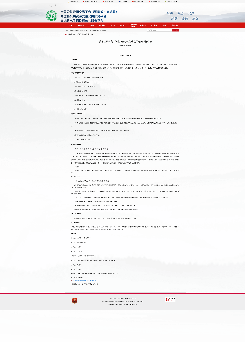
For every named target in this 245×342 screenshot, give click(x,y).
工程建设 (84, 34)
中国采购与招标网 (155, 1)
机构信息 (81, 25)
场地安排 (122, 25)
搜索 (175, 30)
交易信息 (91, 25)
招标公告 (90, 34)
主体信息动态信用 (133, 25)
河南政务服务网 (74, 1)
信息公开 (112, 25)
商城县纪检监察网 (138, 1)
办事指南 (143, 25)
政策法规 (102, 25)
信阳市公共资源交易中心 (91, 1)
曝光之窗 (154, 25)
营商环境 (175, 25)
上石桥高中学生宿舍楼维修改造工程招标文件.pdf (85, 280)
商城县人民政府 (109, 1)
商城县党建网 (123, 1)
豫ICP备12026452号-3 (130, 298)
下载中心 (164, 25)
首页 (70, 25)
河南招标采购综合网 (172, 1)
